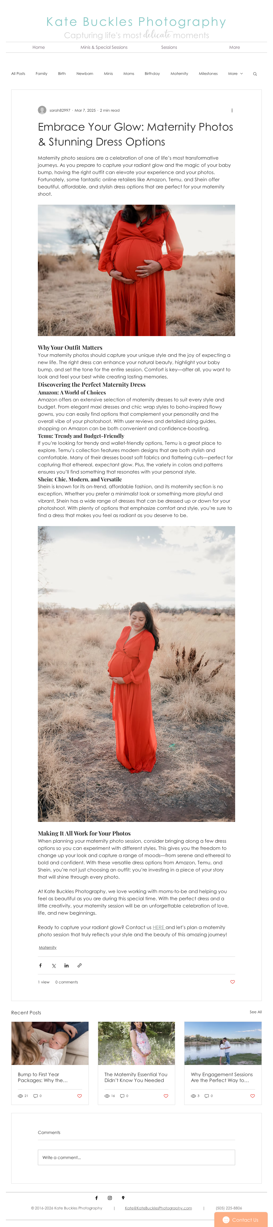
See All (256, 1012)
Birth (62, 73)
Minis (108, 73)
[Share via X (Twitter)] (53, 965)
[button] (103, 47)
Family (41, 73)
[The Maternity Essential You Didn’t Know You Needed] (136, 1043)
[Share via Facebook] (40, 965)
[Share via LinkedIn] (66, 965)
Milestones (208, 73)
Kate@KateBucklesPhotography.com (158, 1208)
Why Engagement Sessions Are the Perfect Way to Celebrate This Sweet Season (222, 1077)
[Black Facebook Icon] (96, 1198)
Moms (128, 73)
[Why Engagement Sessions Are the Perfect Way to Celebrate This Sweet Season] (223, 1043)
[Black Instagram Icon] (110, 1198)
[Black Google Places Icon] (123, 1198)
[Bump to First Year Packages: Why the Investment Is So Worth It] (50, 1043)
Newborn (85, 73)
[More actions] (232, 110)
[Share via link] (79, 965)
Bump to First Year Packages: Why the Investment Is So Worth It (46, 1077)
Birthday (152, 73)
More (233, 73)
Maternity (179, 73)
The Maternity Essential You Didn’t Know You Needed (136, 1077)
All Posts (18, 73)
